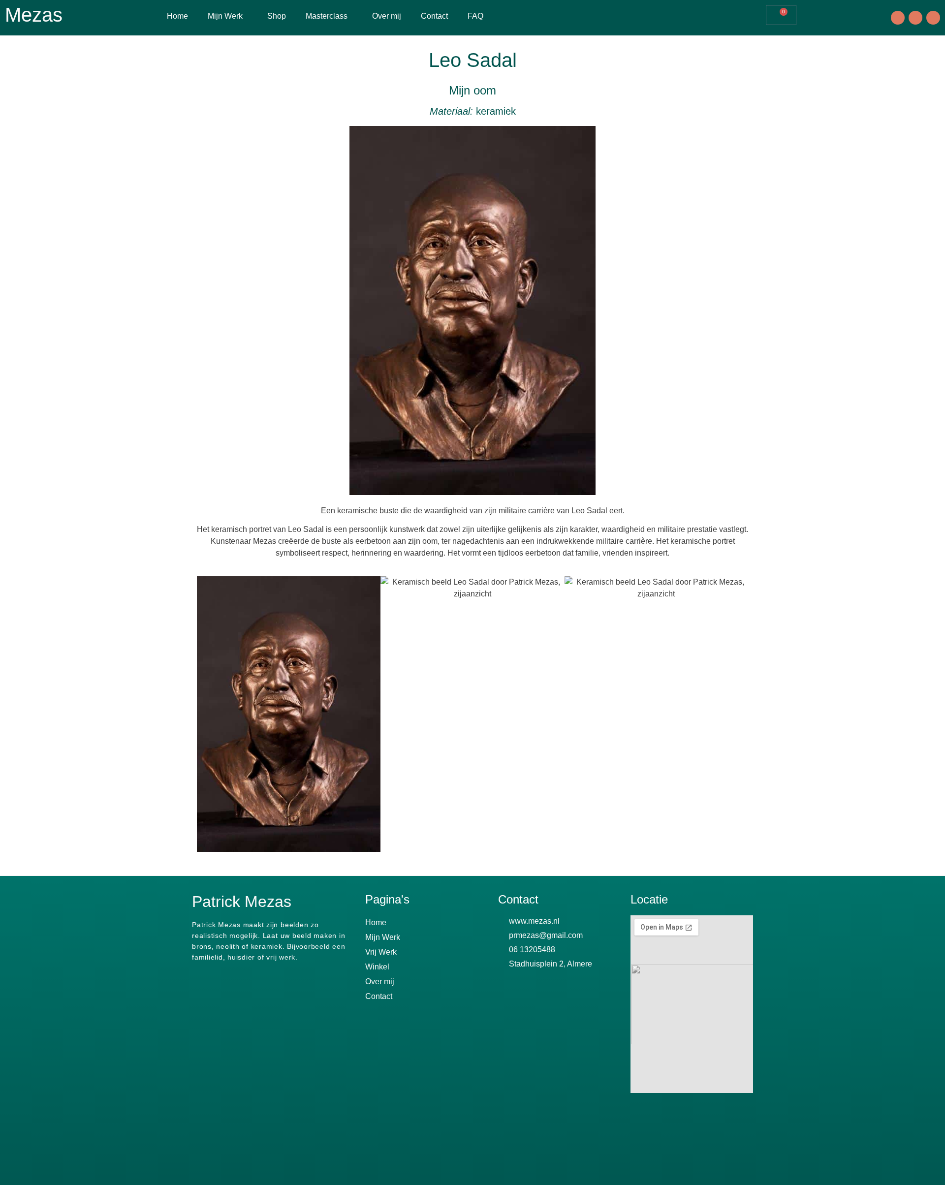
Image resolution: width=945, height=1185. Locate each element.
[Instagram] (915, 18)
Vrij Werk (381, 952)
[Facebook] (898, 18)
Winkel (377, 967)
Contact (434, 16)
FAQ (475, 16)
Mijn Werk (225, 16)
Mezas (34, 15)
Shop (276, 16)
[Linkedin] (933, 18)
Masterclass (326, 16)
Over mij (386, 16)
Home (177, 16)
